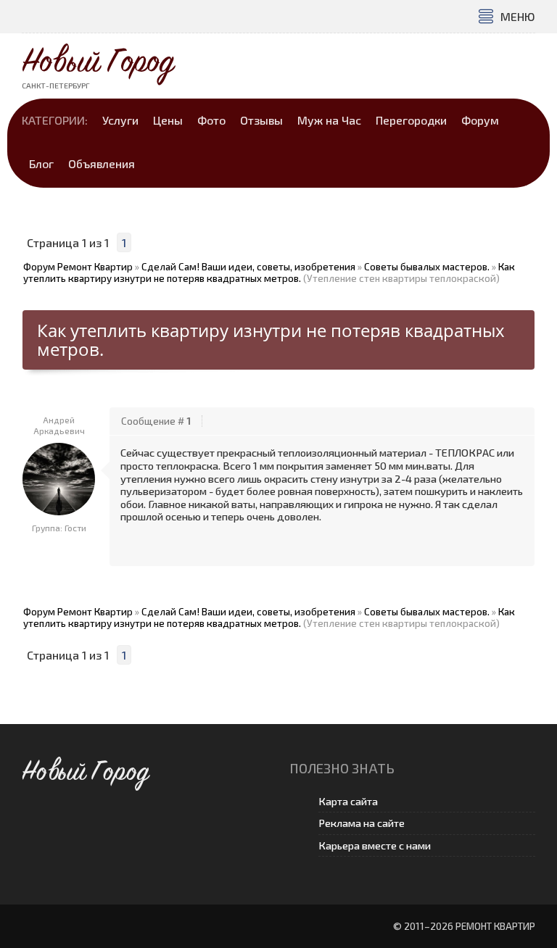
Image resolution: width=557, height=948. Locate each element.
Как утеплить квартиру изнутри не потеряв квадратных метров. (269, 272)
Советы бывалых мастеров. (427, 267)
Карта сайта (348, 801)
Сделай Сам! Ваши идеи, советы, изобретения (248, 267)
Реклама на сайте (361, 823)
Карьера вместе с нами (374, 845)
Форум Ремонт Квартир (78, 267)
